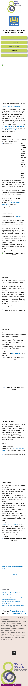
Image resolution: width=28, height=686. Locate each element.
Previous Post (14, 574)
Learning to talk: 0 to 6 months (9, 599)
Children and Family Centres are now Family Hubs (13, 597)
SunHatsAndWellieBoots (11, 525)
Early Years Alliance (13, 130)
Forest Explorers (16, 353)
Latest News (6, 106)
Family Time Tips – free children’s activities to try (13, 605)
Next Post (14, 578)
